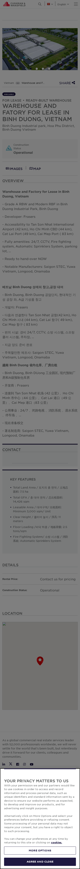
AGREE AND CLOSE (40, 861)
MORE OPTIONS (40, 850)
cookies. (56, 842)
